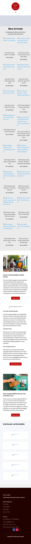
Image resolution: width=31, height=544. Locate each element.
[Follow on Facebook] (14, 529)
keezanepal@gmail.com (8, 521)
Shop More (15, 298)
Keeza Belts (6, 504)
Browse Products (15, 364)
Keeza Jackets (6, 512)
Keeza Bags (6, 509)
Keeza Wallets (6, 506)
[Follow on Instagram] (17, 529)
